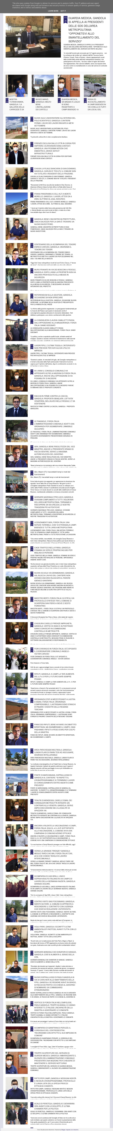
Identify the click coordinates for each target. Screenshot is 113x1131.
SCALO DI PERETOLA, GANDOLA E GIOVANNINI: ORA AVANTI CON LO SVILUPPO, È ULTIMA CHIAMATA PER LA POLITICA (54, 1106)
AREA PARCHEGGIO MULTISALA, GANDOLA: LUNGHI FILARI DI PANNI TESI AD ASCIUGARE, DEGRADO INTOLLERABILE (54, 752)
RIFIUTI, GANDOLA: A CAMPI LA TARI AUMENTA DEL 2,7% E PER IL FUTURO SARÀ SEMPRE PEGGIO (54, 676)
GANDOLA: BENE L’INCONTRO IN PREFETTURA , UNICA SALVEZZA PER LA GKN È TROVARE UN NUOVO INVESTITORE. (55, 221)
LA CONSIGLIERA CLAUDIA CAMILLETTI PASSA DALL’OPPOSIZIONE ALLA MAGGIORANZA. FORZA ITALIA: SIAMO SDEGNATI (55, 323)
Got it (63, 11)
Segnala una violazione (72, 1129)
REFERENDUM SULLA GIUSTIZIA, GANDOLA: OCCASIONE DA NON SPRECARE (53, 296)
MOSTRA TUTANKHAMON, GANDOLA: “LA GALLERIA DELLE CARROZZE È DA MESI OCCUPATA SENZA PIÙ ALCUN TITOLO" (17, 108)
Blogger (63, 1129)
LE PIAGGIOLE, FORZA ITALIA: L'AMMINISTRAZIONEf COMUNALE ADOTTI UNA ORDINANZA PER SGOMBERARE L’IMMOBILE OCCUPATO (54, 425)
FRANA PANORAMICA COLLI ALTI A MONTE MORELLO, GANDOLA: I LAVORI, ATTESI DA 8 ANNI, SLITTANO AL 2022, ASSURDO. (53, 196)
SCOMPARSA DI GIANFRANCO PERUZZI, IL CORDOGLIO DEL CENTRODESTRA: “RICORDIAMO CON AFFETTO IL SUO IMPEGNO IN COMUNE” (55, 1031)
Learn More (53, 11)
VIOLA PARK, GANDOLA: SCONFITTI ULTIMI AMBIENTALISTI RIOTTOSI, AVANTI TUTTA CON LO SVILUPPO (55, 929)
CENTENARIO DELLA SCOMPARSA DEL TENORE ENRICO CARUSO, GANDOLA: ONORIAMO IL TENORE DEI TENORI (55, 247)
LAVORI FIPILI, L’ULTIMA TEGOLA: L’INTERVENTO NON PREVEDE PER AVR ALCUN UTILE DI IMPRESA (54, 348)
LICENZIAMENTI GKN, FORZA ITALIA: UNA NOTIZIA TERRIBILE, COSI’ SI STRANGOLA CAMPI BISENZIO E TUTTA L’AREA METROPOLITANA (55, 525)
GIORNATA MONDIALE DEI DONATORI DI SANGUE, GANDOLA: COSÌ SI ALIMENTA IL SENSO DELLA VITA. (55, 954)
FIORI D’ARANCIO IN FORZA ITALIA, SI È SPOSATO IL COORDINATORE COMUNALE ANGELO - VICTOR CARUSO (55, 651)
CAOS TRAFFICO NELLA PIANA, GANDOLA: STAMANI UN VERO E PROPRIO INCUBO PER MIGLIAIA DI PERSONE (53, 550)
